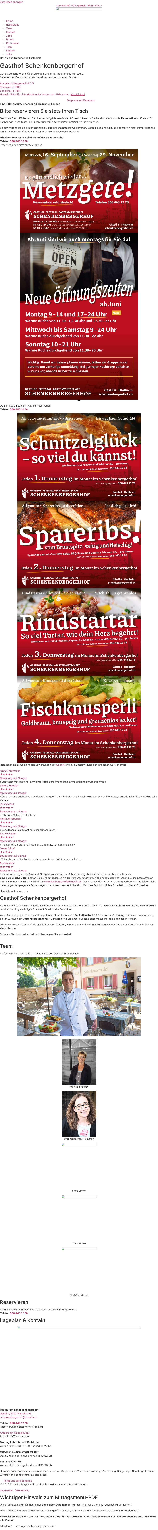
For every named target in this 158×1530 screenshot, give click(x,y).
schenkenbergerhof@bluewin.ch (62, 881)
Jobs (9, 35)
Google (60, 764)
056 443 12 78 (19, 141)
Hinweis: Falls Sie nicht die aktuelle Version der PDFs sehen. (42, 94)
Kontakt (10, 32)
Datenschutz (22, 1490)
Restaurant (12, 24)
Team (9, 28)
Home (9, 20)
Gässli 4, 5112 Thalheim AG (15, 1413)
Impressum (6, 1490)
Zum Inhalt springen (11, 1)
